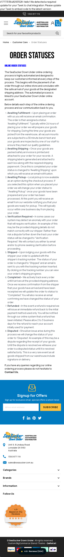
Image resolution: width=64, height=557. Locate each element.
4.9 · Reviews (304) (33, 551)
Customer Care (20, 42)
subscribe (50, 407)
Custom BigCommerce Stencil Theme (26, 543)
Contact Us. (12, 372)
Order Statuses (39, 42)
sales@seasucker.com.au (20, 462)
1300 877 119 (14, 456)
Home (6, 42)
